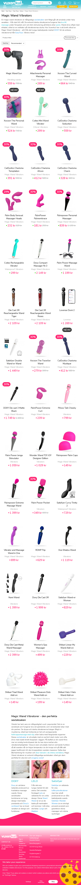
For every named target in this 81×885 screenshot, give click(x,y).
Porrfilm (51, 6)
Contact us (22, 843)
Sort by (5, 43)
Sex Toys (4, 6)
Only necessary (41, 881)
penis (58, 25)
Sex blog (21, 854)
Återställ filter (70, 38)
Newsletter (22, 852)
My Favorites (23, 846)
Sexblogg (73, 6)
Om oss (21, 848)
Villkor (21, 841)
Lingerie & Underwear (32, 6)
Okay (53, 882)
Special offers (62, 6)
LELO (34, 781)
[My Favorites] (70, 3)
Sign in (21, 839)
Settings (28, 882)
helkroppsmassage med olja (22, 734)
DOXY (14, 781)
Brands (43, 6)
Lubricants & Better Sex (16, 6)
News (20, 850)
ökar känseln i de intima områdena (50, 753)
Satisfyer (57, 781)
